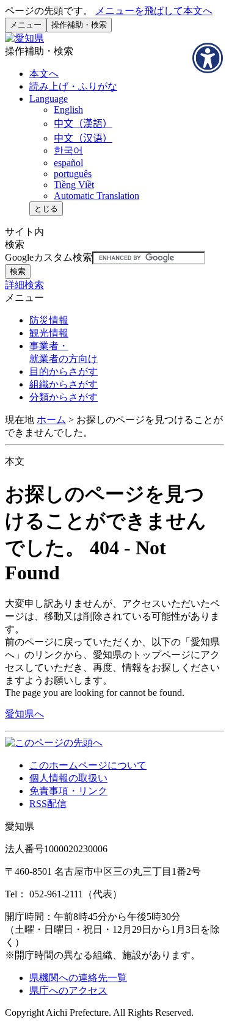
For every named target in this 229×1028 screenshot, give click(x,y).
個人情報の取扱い (68, 778)
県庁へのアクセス (68, 990)
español (68, 162)
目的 (63, 371)
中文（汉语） (83, 138)
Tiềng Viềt (74, 184)
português (73, 173)
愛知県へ (24, 714)
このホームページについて (88, 765)
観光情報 (48, 333)
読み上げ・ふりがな (73, 86)
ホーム (51, 419)
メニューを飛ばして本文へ (154, 10)
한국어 (68, 150)
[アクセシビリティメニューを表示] (207, 58)
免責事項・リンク (68, 791)
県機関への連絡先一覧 (78, 977)
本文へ (44, 73)
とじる (46, 208)
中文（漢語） (83, 123)
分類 (63, 397)
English (68, 109)
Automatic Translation (96, 195)
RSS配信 (48, 803)
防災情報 (48, 320)
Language (48, 98)
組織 (63, 384)
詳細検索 (24, 285)
